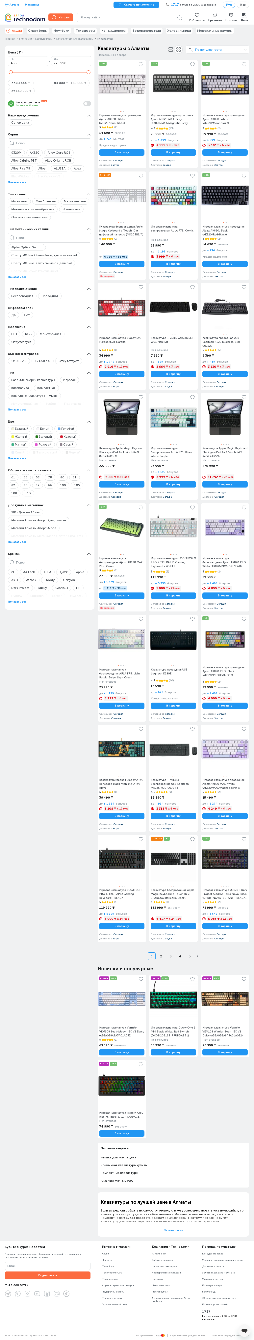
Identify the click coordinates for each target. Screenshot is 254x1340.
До (56, 59)
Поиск (20, 143)
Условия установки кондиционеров (222, 1260)
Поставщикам (160, 1291)
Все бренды (209, 1291)
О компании (159, 1253)
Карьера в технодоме (164, 1266)
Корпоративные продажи (167, 1272)
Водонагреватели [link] (147, 30)
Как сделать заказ (212, 1253)
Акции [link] (17, 30)
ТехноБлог (108, 1266)
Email (11, 1266)
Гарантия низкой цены (115, 1304)
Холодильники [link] (179, 30)
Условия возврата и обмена (218, 1272)
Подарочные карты (113, 1291)
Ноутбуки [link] (61, 30)
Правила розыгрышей (215, 1304)
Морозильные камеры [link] (214, 30)
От (12, 59)
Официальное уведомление (187, 1335)
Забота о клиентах (162, 1260)
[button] (197, 17)
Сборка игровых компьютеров (219, 1298)
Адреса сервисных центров (118, 1285)
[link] (122, 114)
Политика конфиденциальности (229, 1335)
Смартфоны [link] (37, 30)
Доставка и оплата (213, 1266)
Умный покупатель (212, 1279)
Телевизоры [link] (85, 30)
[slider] (11, 72)
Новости (107, 1260)
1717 (206, 1312)
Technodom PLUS (112, 1272)
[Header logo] (24, 17)
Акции (105, 1253)
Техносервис (110, 1279)
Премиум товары (212, 1285)
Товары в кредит (112, 1298)
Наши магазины (161, 1285)
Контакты (157, 1279)
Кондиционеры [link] (113, 30)
